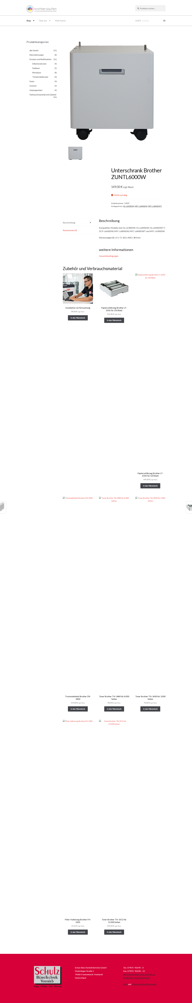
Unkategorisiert (36, 90)
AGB (125, 984)
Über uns (43, 20)
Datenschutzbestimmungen (144, 984)
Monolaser (36, 72)
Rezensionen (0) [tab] (70, 230)
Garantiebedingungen (108, 256)
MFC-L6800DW (141, 206)
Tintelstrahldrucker (40, 77)
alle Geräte (34, 50)
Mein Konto (60, 20)
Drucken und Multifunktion (40, 59)
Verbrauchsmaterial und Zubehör (43, 95)
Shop (29, 20)
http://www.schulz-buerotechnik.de (139, 974)
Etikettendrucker (39, 64)
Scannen (33, 86)
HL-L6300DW (128, 206)
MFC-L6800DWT (155, 206)
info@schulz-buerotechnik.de (136, 978)
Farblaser (36, 68)
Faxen (32, 81)
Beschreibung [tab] (69, 222)
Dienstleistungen (37, 55)
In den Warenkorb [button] (78, 318)
